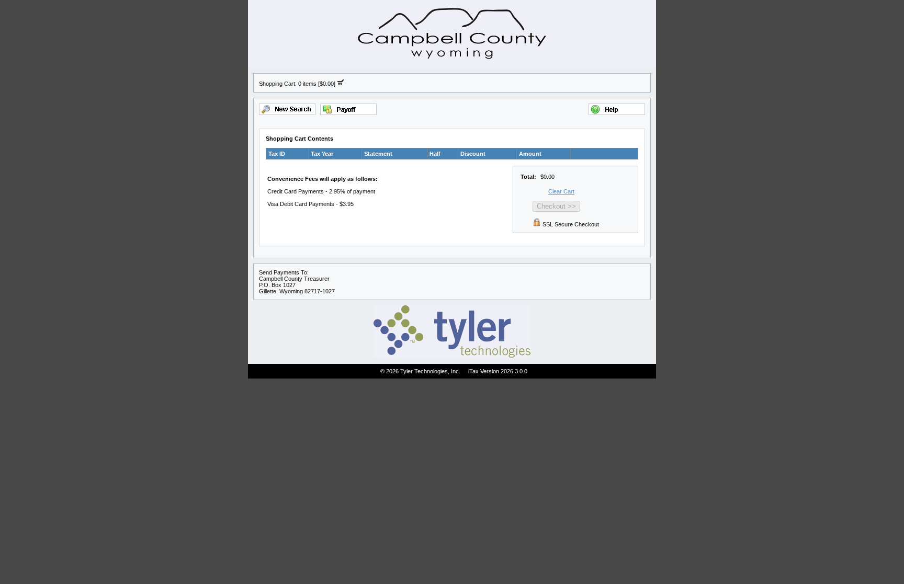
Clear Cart (561, 191)
